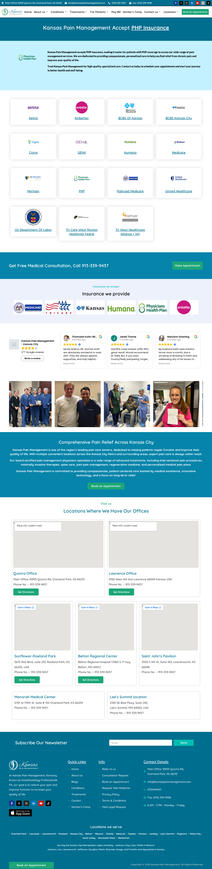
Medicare (178, 152)
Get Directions (26, 592)
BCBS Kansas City (179, 118)
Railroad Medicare (130, 191)
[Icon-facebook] (176, 3)
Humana (130, 152)
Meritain (33, 191)
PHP (82, 191)
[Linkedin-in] (192, 3)
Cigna (33, 152)
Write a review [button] (32, 358)
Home (28, 11)
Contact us (151, 11)
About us (39, 11)
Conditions (57, 11)
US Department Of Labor (33, 230)
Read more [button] (69, 363)
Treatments (77, 11)
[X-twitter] (181, 3)
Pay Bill (116, 11)
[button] (11, 308)
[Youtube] (197, 3)
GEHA (82, 152)
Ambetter (82, 118)
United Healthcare (178, 191)
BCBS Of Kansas (130, 118)
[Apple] (203, 3)
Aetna (33, 118)
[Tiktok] (208, 3)
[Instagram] (187, 3)
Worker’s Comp (132, 11)
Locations (170, 11)
